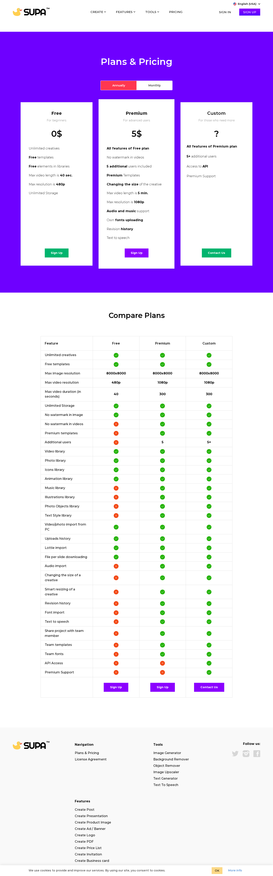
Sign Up (249, 12)
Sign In (225, 12)
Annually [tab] (118, 85)
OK (217, 870)
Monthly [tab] (154, 85)
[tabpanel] (136, 191)
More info (235, 870)
